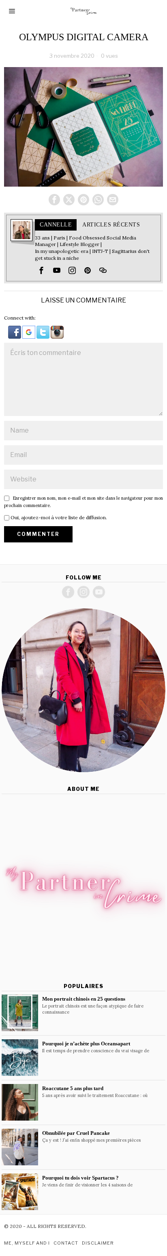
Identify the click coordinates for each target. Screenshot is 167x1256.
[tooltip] (54, 199)
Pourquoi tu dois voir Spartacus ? (80, 1178)
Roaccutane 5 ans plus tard (72, 1088)
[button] (15, 332)
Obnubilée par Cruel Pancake (76, 1133)
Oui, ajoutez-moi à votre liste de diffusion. (58, 517)
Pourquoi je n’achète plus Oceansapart (86, 1043)
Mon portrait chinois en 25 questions (83, 999)
